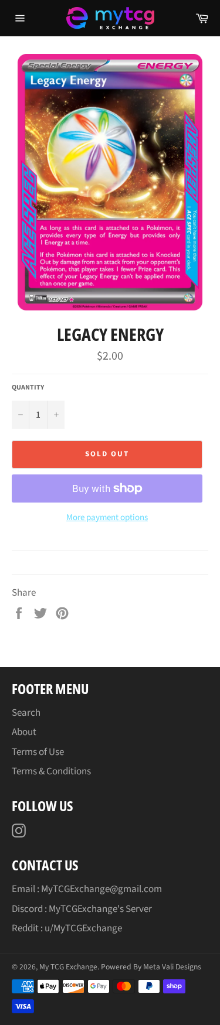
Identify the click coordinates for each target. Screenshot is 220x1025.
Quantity (28, 387)
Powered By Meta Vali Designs (151, 966)
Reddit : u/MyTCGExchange (67, 928)
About (24, 732)
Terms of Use (38, 752)
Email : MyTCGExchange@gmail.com (87, 889)
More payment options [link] (107, 518)
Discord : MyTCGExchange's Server (82, 909)
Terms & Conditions (51, 771)
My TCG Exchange (68, 966)
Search (26, 713)
